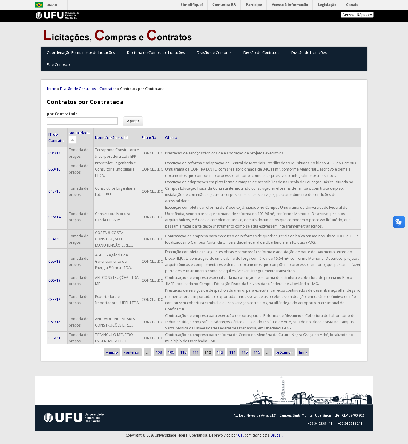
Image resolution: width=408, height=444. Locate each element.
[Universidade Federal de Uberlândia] (57, 17)
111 (195, 352)
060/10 (54, 169)
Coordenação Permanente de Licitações (81, 52)
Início (51, 88)
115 (244, 352)
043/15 (54, 191)
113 (220, 352)
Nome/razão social (111, 137)
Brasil (51, 4)
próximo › (284, 352)
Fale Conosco (58, 64)
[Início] (119, 40)
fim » (303, 352)
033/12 (54, 299)
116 (257, 352)
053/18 (54, 322)
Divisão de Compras (214, 52)
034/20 (54, 239)
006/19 (54, 280)
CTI (241, 435)
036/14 (54, 217)
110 (183, 352)
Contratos (107, 88)
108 (159, 352)
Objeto (171, 137)
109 (171, 352)
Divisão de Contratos (261, 52)
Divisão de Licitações (309, 52)
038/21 (54, 338)
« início (112, 352)
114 (232, 352)
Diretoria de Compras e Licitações (156, 52)
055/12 (54, 261)
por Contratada (62, 114)
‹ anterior (132, 352)
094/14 (54, 153)
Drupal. (277, 435)
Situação (149, 137)
